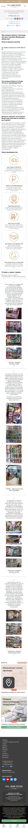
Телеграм (12, 25)
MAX (19, 25)
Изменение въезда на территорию (13, 692)
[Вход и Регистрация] (25, 6)
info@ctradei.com (14, 16)
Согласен (14, 820)
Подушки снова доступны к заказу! (13, 724)
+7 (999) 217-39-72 (14, 22)
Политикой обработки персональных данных (16, 816)
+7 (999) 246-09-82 (14, 23)
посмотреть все (22, 662)
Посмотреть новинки (14, 727)
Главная (4, 31)
